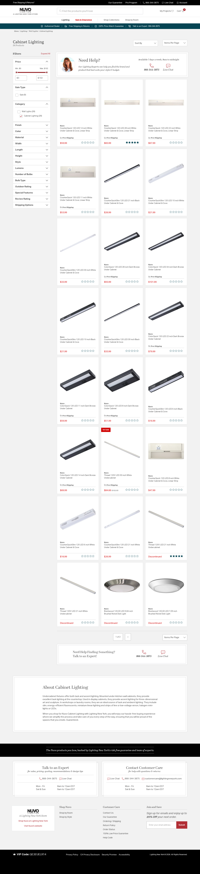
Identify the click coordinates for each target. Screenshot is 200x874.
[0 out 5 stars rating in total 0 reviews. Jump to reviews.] (88, 142)
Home (16, 31)
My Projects (165, 11)
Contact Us (108, 813)
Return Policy (109, 825)
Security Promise (109, 855)
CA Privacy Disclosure (90, 855)
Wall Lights (33, 31)
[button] (182, 3)
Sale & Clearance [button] (83, 20)
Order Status (109, 829)
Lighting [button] (65, 20)
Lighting (23, 31)
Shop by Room (66, 813)
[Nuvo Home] (25, 11)
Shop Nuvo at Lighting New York (33, 821)
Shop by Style (65, 817)
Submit (182, 825)
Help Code (108, 838)
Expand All (45, 54)
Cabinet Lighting (46, 31)
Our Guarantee (115, 3)
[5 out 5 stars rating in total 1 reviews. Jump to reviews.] (133, 142)
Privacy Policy (72, 855)
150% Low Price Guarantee (115, 834)
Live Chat (169, 3)
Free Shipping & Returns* (23, 3)
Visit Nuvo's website (33, 826)
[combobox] (100, 11)
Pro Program (131, 3)
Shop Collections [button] (111, 20)
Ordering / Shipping (112, 821)
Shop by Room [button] (132, 20)
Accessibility (124, 855)
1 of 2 (118, 637)
